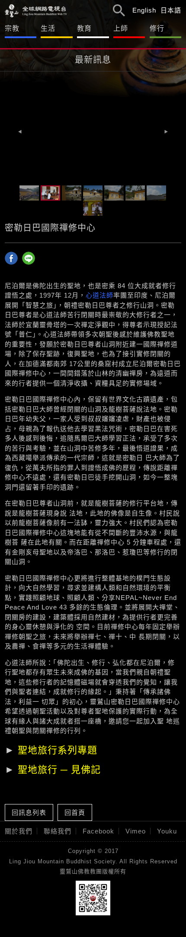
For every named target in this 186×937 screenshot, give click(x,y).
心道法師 (99, 295)
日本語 (170, 10)
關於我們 (18, 831)
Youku (167, 831)
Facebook (98, 831)
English (144, 10)
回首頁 (74, 812)
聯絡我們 (57, 831)
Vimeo (135, 831)
